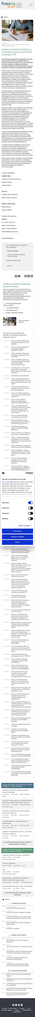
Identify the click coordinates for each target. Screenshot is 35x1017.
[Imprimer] (16, 276)
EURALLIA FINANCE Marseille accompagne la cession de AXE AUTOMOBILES (19, 660)
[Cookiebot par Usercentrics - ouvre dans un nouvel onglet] (25, 473)
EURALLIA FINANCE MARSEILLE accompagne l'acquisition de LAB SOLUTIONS (20, 355)
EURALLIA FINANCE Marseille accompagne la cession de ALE (19, 416)
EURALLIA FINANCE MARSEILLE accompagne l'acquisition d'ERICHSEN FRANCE (20, 348)
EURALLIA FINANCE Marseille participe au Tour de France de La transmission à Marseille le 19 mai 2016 (20, 682)
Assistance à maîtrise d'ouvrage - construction (16, 855)
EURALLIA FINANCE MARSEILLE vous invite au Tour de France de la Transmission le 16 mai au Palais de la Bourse (21, 649)
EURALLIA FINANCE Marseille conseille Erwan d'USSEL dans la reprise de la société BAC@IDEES (20, 667)
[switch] (30, 508)
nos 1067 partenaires (13, 482)
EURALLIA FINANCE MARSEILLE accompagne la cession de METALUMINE (20, 641)
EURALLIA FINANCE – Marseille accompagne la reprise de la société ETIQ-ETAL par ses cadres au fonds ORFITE (20, 453)
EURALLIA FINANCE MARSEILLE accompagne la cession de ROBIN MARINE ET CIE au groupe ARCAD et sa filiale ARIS (21, 440)
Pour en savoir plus (8, 238)
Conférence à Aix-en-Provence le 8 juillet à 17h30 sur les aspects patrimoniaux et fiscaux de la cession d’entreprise (21, 370)
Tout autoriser (17, 531)
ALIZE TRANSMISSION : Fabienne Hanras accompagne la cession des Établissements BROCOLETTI (20, 760)
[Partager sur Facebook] (25, 276)
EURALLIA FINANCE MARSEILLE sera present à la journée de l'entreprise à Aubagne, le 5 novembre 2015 (20, 696)
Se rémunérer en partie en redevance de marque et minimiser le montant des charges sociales (19, 952)
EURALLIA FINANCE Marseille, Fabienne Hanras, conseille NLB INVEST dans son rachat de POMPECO (19, 558)
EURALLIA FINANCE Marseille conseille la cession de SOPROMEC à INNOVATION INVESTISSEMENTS (21, 551)
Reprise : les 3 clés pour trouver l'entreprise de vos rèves (19, 575)
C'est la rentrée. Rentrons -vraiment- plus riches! (19, 947)
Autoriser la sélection (17, 536)
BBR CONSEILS (6, 207)
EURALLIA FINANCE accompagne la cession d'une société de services (21, 433)
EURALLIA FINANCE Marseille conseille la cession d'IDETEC (19, 591)
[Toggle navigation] (31, 4)
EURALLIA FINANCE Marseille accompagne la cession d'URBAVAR (20, 655)
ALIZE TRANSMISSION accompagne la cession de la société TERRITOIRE (21, 755)
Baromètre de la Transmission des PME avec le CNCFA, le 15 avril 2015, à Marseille (20, 737)
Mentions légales (6, 1010)
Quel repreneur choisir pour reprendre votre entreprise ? (18, 596)
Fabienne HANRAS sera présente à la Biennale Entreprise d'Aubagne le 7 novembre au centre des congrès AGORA (21, 625)
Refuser (17, 542)
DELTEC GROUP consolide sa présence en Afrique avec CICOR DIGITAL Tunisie (17, 994)
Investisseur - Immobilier (12, 928)
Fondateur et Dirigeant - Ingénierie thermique (18, 912)
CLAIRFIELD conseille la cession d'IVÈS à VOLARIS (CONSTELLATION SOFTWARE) (17, 965)
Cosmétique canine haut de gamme (15, 908)
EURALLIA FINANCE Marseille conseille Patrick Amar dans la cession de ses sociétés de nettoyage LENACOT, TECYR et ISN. (21, 674)
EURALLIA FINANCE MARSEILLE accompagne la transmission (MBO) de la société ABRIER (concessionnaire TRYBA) (20, 362)
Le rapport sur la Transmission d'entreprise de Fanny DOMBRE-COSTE (20, 730)
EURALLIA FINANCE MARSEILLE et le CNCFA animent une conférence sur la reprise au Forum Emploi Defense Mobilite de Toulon (21, 712)
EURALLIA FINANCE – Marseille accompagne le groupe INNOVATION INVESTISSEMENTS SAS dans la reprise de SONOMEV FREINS (20, 469)
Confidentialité (26, 1010)
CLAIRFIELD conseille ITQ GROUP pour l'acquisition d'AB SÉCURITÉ (17, 958)
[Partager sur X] (29, 276)
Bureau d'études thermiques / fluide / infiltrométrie (17, 886)
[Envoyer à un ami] (19, 276)
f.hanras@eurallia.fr (12, 310)
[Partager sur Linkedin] (32, 276)
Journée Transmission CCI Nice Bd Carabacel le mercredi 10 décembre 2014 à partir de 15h (20, 749)
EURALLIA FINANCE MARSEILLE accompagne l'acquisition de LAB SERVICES (20, 342)
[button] (4, 17)
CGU (28, 1008)
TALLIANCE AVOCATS (8, 222)
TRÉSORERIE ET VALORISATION (20, 376)
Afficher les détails (24, 525)
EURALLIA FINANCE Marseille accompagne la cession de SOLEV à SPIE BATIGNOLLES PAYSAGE (20, 422)
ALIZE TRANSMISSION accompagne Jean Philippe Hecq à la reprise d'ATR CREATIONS (21, 773)
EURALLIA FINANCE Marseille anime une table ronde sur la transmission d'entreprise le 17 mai (21, 689)
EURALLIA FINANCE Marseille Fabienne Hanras (16, 255)
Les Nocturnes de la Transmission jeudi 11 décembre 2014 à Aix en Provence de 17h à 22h (20, 743)
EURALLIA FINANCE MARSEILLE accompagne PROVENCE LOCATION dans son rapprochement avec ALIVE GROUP (21, 381)
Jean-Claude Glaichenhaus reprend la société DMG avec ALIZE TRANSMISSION (21, 767)
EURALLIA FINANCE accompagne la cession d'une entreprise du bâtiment (21, 446)
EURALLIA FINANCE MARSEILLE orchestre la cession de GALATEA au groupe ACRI (21, 395)
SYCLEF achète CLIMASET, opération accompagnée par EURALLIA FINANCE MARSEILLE (20, 401)
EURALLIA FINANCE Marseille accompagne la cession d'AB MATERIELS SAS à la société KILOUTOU (19, 461)
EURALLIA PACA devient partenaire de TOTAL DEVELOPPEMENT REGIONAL (20, 719)
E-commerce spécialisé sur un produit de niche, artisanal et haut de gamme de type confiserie (18, 917)
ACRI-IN (9, 266)
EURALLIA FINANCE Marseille (11, 179)
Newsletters (17, 1012)
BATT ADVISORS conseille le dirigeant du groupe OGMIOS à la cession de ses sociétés (19, 989)
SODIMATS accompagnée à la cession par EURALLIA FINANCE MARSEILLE (20, 428)
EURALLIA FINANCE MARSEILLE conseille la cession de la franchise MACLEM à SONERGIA (20, 388)
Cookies (17, 1010)
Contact (22, 1008)
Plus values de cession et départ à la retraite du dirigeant (21, 610)
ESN (3, 870)
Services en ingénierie (8, 863)
